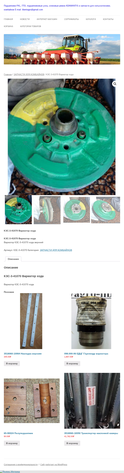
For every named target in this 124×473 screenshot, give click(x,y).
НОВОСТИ (25, 19)
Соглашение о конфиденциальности (21, 464)
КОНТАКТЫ (108, 19)
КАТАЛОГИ (91, 19)
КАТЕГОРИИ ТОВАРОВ (30, 26)
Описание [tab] (13, 259)
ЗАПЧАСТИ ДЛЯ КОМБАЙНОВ (29, 74)
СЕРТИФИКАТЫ (71, 19)
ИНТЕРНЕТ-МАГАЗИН (47, 19)
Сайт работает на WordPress (53, 464)
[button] (115, 84)
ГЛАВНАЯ (8, 19)
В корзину (12, 363)
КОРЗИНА (8, 26)
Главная (8, 74)
